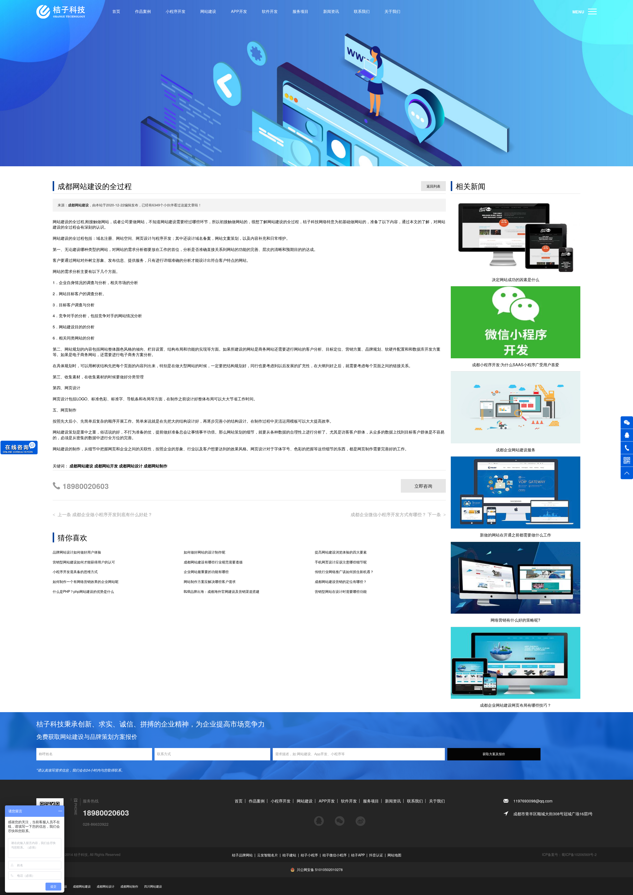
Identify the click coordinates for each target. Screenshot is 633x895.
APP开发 (239, 11)
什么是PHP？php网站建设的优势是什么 (83, 591)
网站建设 (208, 11)
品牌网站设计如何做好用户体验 (77, 552)
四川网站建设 (153, 886)
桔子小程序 (309, 854)
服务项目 (300, 11)
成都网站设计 (105, 886)
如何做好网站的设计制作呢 (204, 552)
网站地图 (394, 854)
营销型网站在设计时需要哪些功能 (341, 591)
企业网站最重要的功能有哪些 (206, 571)
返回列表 (433, 186)
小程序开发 (175, 11)
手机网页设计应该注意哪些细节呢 (341, 562)
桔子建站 (289, 854)
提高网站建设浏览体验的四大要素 (341, 552)
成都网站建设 (82, 886)
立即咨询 (423, 486)
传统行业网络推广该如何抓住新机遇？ (344, 571)
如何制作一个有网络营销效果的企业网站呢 (85, 581)
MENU (578, 12)
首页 (116, 11)
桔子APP (358, 854)
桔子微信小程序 (334, 854)
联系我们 (362, 11)
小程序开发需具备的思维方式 (75, 571)
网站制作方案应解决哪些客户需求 (210, 581)
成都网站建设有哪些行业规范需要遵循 (213, 562)
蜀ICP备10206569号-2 (579, 854)
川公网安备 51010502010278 (320, 869)
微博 (360, 819)
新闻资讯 (331, 11)
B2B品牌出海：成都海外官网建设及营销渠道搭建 (221, 591)
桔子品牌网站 (242, 854)
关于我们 (392, 11)
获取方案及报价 (494, 754)
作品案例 (143, 11)
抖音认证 (376, 854)
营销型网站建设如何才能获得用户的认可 (84, 562)
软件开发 (270, 11)
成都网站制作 (129, 886)
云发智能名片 (267, 854)
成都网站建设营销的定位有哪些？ (341, 581)
